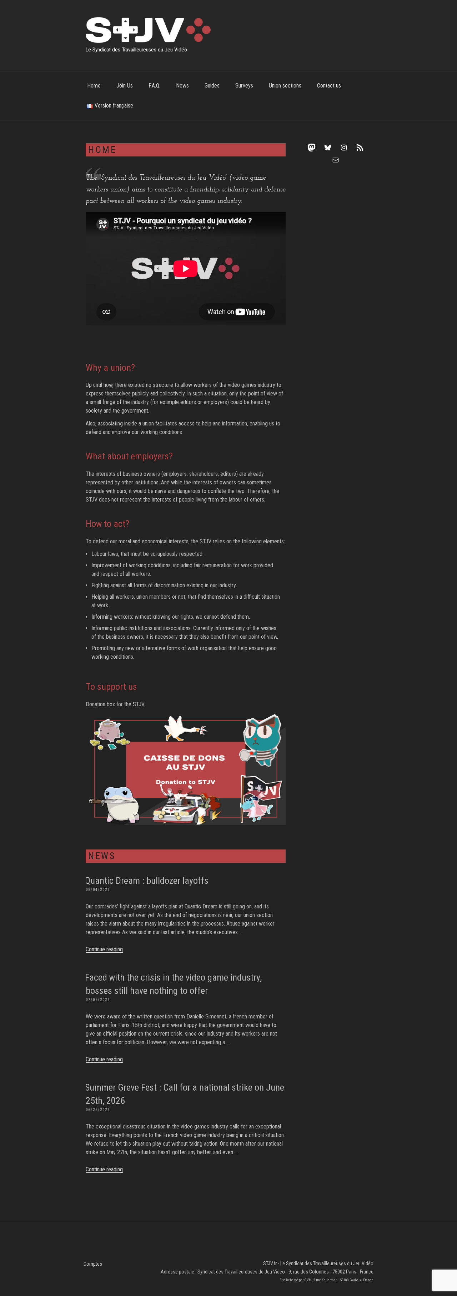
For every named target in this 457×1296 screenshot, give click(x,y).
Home (94, 85)
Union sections (285, 85)
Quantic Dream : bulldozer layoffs (147, 880)
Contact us (329, 85)
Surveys (244, 85)
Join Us (124, 85)
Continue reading (104, 949)
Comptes (93, 1264)
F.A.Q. (154, 85)
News (182, 85)
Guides (212, 85)
